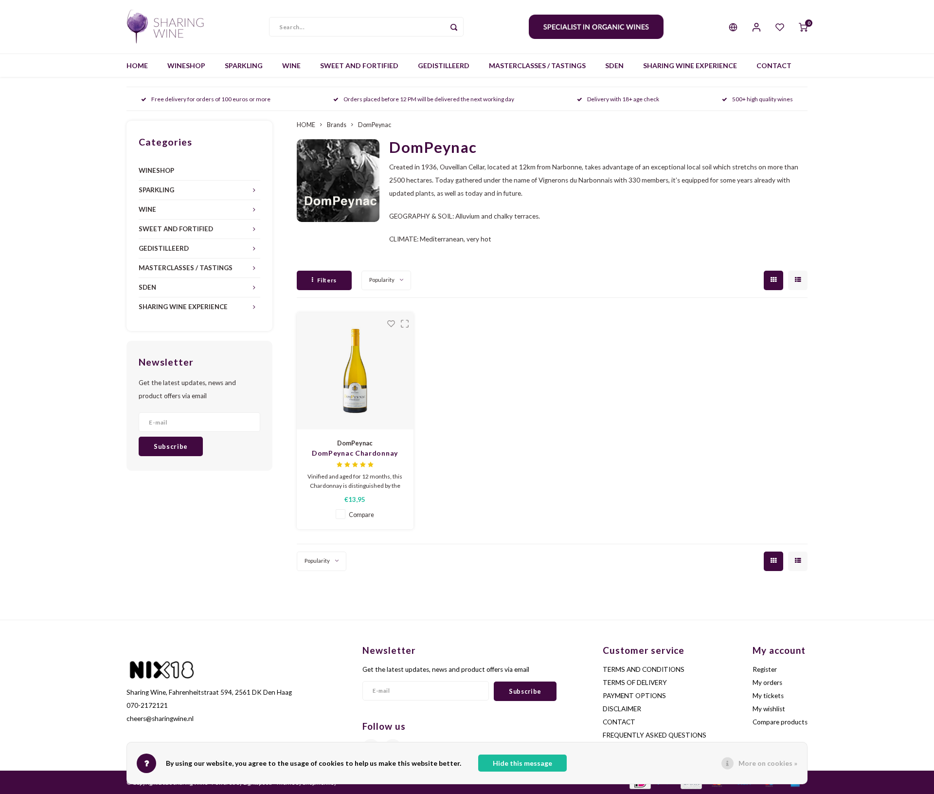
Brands (336, 125)
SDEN (614, 65)
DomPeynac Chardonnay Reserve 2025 (355, 453)
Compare (361, 514)
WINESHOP (186, 65)
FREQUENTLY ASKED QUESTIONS (654, 735)
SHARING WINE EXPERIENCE (690, 65)
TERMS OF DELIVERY (635, 682)
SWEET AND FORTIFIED (359, 65)
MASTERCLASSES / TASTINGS (537, 65)
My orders (767, 682)
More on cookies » (767, 763)
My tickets (768, 696)
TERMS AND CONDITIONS (643, 669)
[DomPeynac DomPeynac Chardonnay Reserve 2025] (355, 371)
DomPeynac (374, 125)
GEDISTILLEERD (443, 65)
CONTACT (773, 65)
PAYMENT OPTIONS (634, 696)
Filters (327, 280)
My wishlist (769, 709)
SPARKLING (244, 65)
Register (765, 669)
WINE (291, 65)
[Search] (454, 27)
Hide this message (522, 763)
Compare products (780, 722)
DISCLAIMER (622, 709)
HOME (137, 65)
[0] (803, 27)
